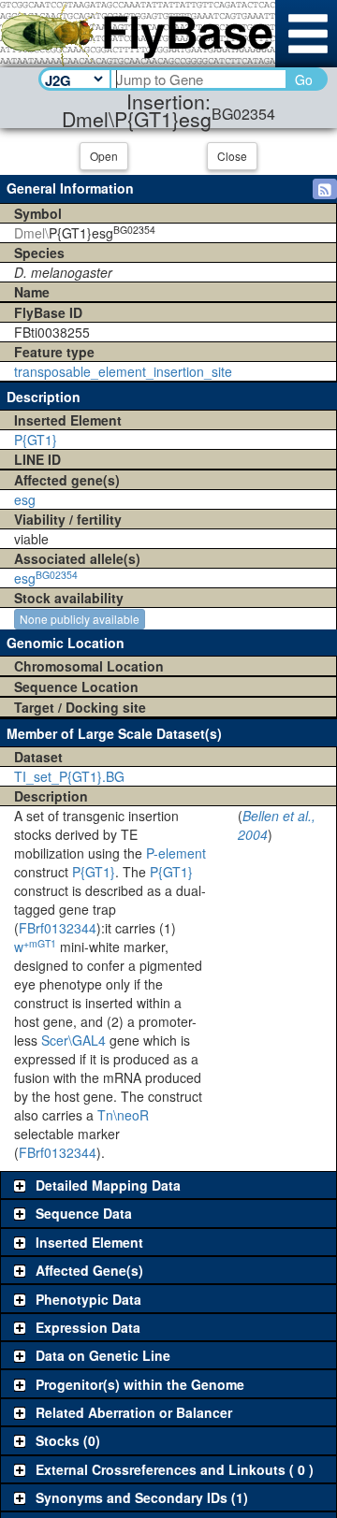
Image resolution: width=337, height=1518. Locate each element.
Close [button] (232, 156)
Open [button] (104, 156)
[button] (325, 189)
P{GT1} (35, 439)
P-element (176, 853)
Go (304, 79)
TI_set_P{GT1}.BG (69, 776)
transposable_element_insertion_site (123, 371)
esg (25, 499)
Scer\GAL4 (73, 1040)
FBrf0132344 (57, 927)
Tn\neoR (123, 1115)
